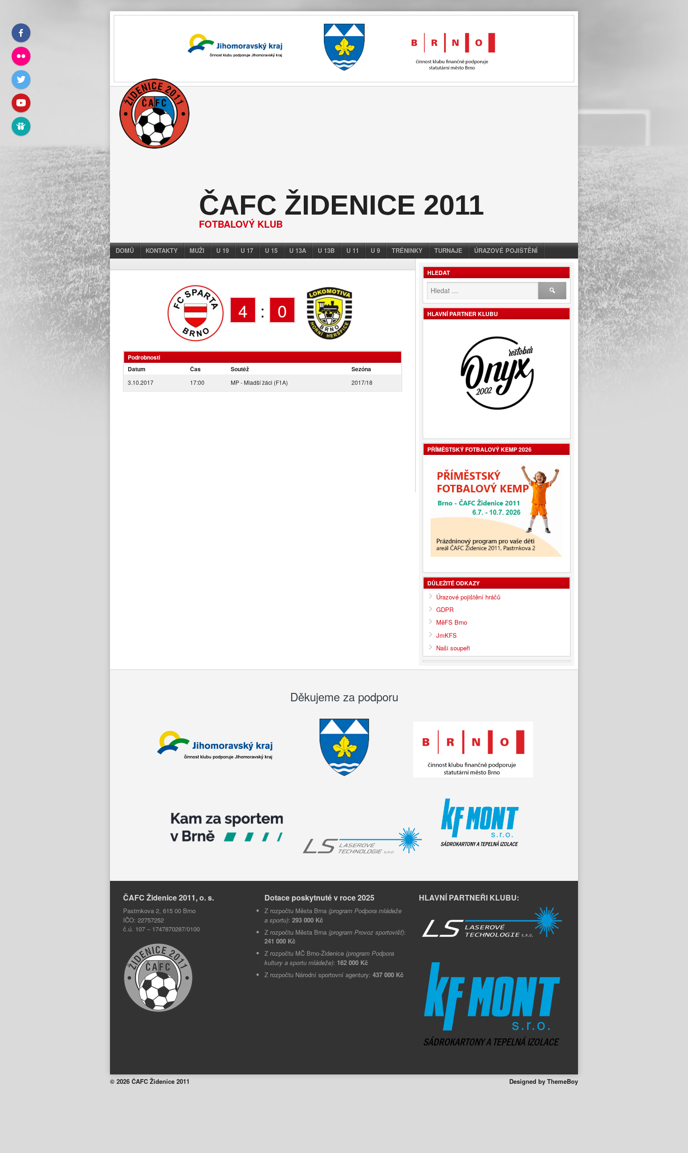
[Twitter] (21, 79)
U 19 (222, 250)
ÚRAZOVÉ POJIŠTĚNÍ (506, 250)
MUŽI (197, 250)
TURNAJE (448, 250)
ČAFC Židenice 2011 (341, 205)
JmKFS (446, 635)
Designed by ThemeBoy (543, 1090)
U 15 (271, 250)
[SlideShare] (21, 126)
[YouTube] (21, 103)
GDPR (445, 609)
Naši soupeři (453, 647)
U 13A (297, 250)
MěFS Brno (451, 622)
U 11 (352, 250)
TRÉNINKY (407, 250)
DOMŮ (125, 250)
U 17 (247, 250)
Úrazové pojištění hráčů (468, 596)
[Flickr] (21, 56)
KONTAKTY (162, 250)
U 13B (326, 250)
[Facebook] (21, 32)
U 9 (375, 250)
